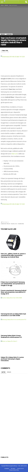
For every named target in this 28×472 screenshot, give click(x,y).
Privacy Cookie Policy (14, 470)
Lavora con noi (20, 468)
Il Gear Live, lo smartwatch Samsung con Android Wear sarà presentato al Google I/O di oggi (13, 283)
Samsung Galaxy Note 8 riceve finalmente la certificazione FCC (11, 336)
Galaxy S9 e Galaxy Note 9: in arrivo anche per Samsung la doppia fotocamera (12, 359)
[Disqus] (14, 393)
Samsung (21, 223)
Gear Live (14, 154)
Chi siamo (13, 468)
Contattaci (6, 468)
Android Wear (6, 223)
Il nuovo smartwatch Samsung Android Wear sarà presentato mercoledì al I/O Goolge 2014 (13, 292)
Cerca (26, 2)
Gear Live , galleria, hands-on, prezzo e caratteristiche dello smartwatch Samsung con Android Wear (13, 255)
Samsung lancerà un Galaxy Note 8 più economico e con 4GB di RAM (13, 314)
